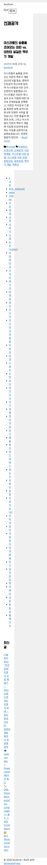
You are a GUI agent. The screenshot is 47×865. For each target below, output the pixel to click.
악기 (10, 403)
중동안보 (8, 161)
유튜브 (10, 483)
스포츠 (10, 366)
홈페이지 (10, 620)
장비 (10, 528)
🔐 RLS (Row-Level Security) (7, 841)
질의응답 (10, 574)
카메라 (10, 590)
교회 (10, 219)
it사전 (10, 181)
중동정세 (18, 161)
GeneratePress (12, 863)
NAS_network (17, 189)
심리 (10, 382)
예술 (10, 439)
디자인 (10, 274)
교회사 (10, 228)
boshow (8, 4)
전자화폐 (10, 553)
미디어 (10, 313)
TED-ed (11, 197)
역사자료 (10, 147)
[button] (6, 10)
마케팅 (10, 295)
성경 (10, 357)
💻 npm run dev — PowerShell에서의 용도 (7, 766)
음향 (10, 492)
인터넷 (10, 519)
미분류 (10, 348)
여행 (10, 410)
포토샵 (10, 608)
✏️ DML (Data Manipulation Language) (7, 798)
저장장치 (10, 539)
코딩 (10, 599)
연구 (10, 432)
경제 (10, 211)
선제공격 (18, 150)
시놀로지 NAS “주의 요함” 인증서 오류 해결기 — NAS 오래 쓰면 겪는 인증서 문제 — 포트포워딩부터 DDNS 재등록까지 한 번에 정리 (7, 701)
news (12, 192)
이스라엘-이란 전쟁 (17, 157)
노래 (10, 236)
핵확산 (15, 164)
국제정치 (22, 147)
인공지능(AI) (11, 505)
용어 (10, 446)
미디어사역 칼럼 (10, 330)
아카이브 (10, 393)
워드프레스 (10, 459)
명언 (10, 304)
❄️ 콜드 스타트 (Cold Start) (7, 821)
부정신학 (8, 150)
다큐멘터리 (10, 260)
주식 (10, 563)
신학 (10, 375)
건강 (10, 204)
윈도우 (10, 473)
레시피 (10, 284)
